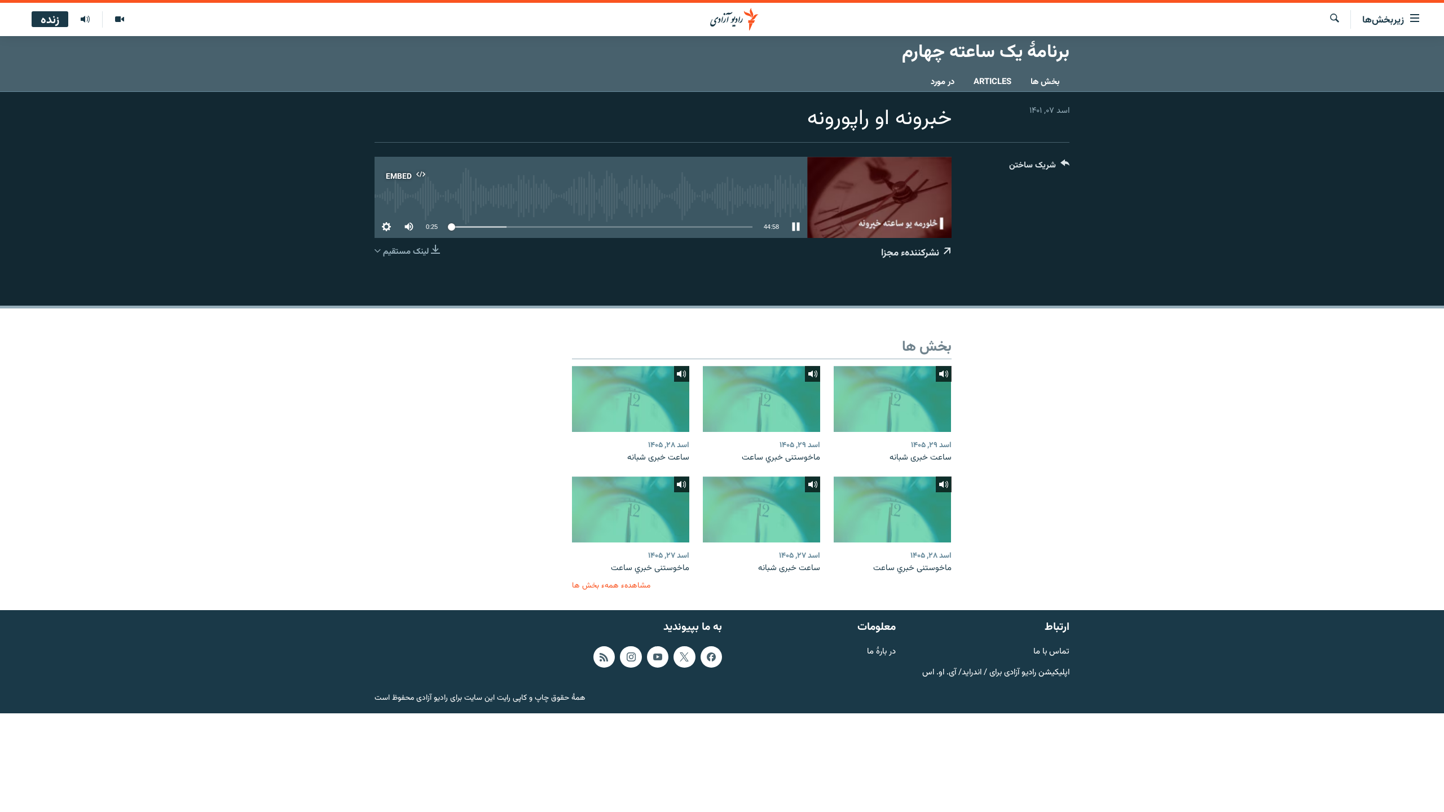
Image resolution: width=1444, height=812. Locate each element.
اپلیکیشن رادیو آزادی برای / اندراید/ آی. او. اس (995, 672)
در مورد (942, 82)
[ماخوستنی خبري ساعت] (761, 399)
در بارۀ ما (881, 652)
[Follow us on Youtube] (657, 657)
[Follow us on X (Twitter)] (684, 657)
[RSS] (604, 657)
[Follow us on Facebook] (711, 657)
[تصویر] (119, 19)
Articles (992, 82)
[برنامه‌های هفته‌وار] (85, 19)
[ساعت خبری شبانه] (892, 399)
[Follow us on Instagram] (630, 657)
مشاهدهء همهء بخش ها (611, 585)
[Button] (1039, 168)
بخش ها (1045, 82)
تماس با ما (1051, 652)
